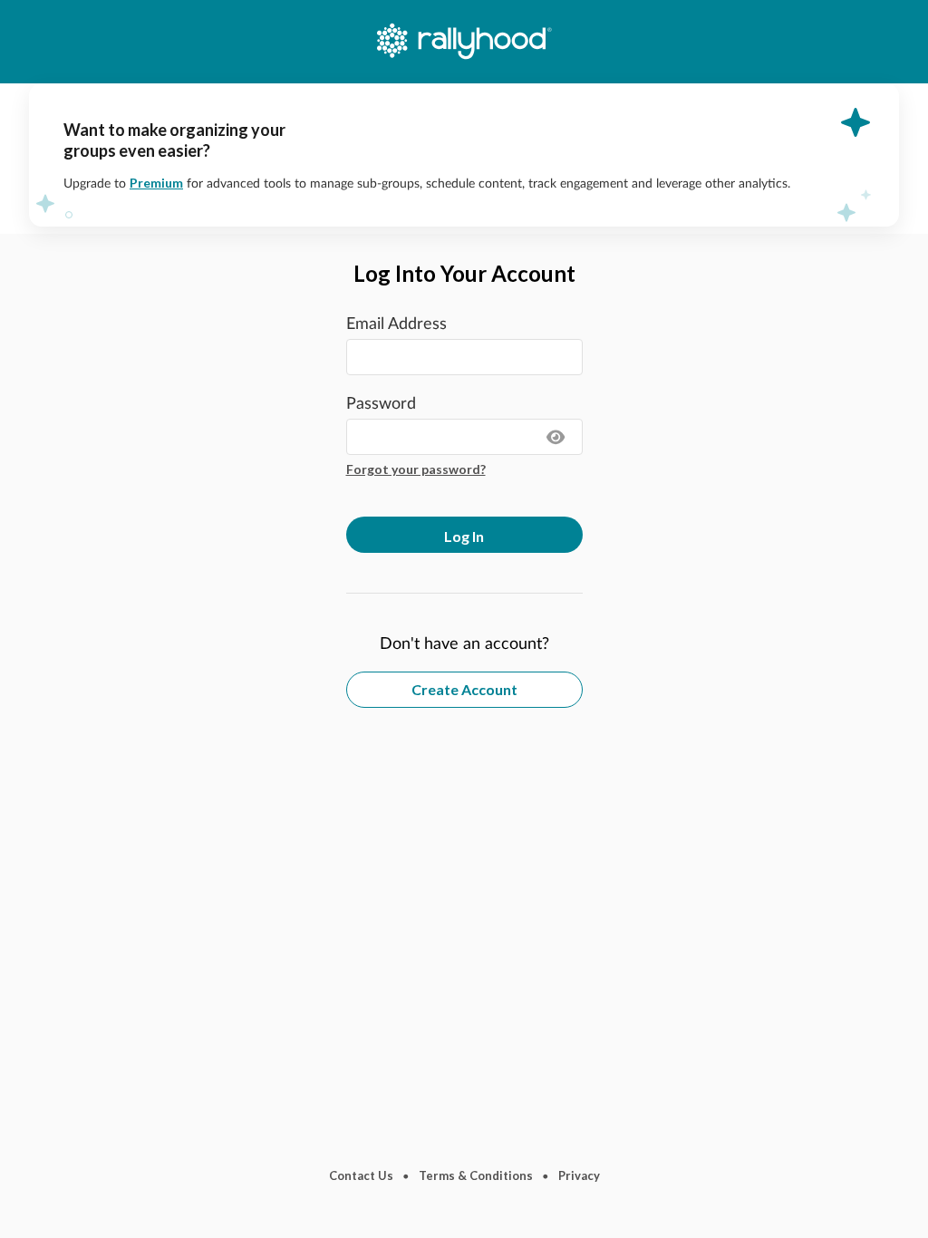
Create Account (464, 689)
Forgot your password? (416, 469)
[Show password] (556, 437)
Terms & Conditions (476, 1175)
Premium (156, 182)
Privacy (579, 1175)
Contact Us (361, 1175)
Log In (464, 536)
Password (381, 404)
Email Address (396, 324)
